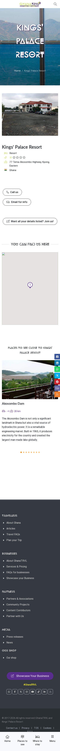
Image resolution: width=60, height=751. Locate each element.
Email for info (19, 202)
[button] (30, 285)
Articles (10, 528)
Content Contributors (18, 610)
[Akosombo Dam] (30, 379)
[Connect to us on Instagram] (26, 691)
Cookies (47, 728)
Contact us (12, 728)
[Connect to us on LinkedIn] (44, 691)
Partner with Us (15, 616)
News (9, 642)
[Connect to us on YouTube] (32, 691)
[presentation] (49, 404)
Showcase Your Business (32, 676)
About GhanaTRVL (16, 560)
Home (17, 70)
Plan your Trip (14, 540)
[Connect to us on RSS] (50, 691)
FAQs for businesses (17, 572)
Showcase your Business (20, 578)
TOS (36, 728)
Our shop (11, 657)
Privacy (25, 728)
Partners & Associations (19, 598)
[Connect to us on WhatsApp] (9, 691)
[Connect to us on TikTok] (38, 691)
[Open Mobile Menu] (52, 736)
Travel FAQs (13, 534)
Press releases (14, 636)
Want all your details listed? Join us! (32, 221)
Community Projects (17, 604)
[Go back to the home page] (30, 4)
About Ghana (13, 522)
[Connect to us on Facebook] (14, 691)
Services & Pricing (16, 566)
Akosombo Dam (13, 403)
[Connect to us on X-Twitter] (20, 691)
